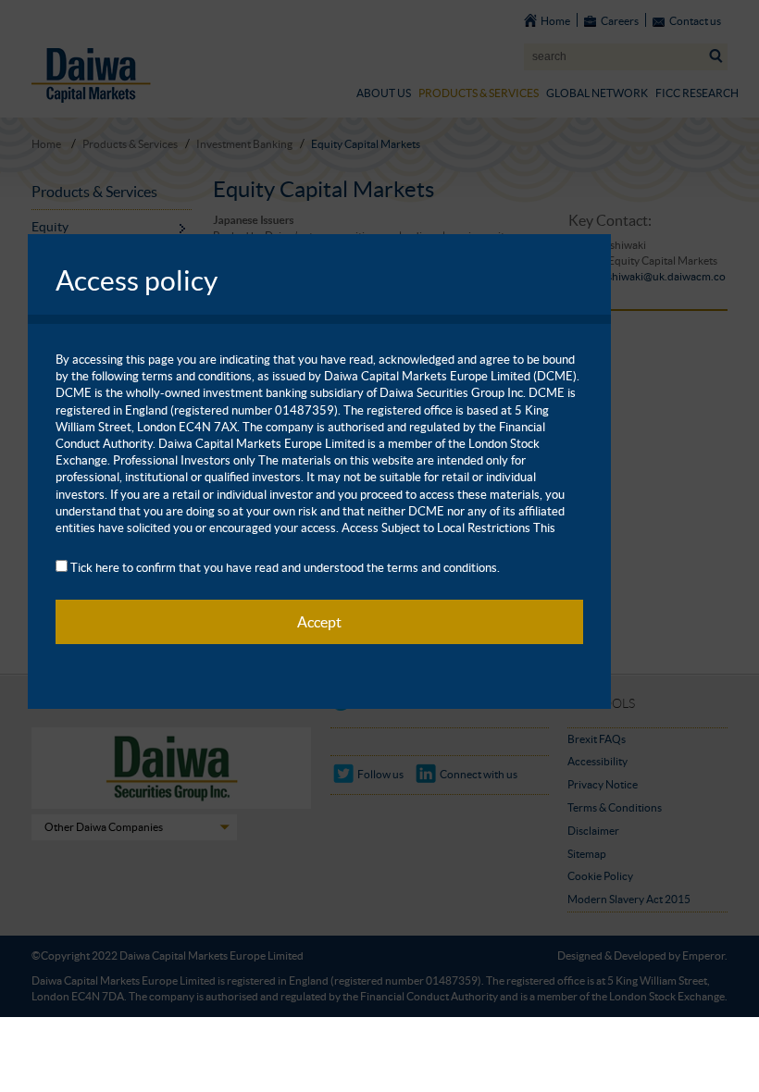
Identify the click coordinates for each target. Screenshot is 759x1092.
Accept (319, 622)
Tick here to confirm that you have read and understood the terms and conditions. (285, 568)
